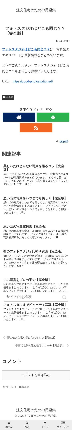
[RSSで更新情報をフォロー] (36, 127)
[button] (64, 297)
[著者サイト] (19, 117)
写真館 (9, 97)
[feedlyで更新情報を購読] (53, 117)
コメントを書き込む (36, 375)
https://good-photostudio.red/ (33, 81)
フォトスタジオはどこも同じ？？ (26, 49)
